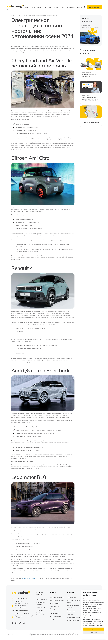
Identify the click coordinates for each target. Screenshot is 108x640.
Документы (70, 614)
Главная (13, 15)
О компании (71, 7)
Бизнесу (39, 7)
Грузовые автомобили (57, 600)
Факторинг (48, 7)
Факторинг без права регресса (73, 606)
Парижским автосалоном (30, 578)
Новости (19, 15)
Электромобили (41, 607)
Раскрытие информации (74, 617)
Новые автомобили (42, 599)
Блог (63, 7)
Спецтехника (54, 603)
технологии (32, 42)
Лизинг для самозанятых (40, 611)
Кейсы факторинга (73, 620)
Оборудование (54, 606)
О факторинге (71, 597)
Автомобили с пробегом (40, 603)
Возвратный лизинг (42, 615)
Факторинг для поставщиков (71, 611)
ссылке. (100, 625)
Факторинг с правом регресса (73, 601)
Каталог (56, 7)
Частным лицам (30, 7)
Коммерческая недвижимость (54, 610)
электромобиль (25, 42)
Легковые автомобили (57, 597)
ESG (78, 7)
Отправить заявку (94, 7)
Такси (52, 619)
